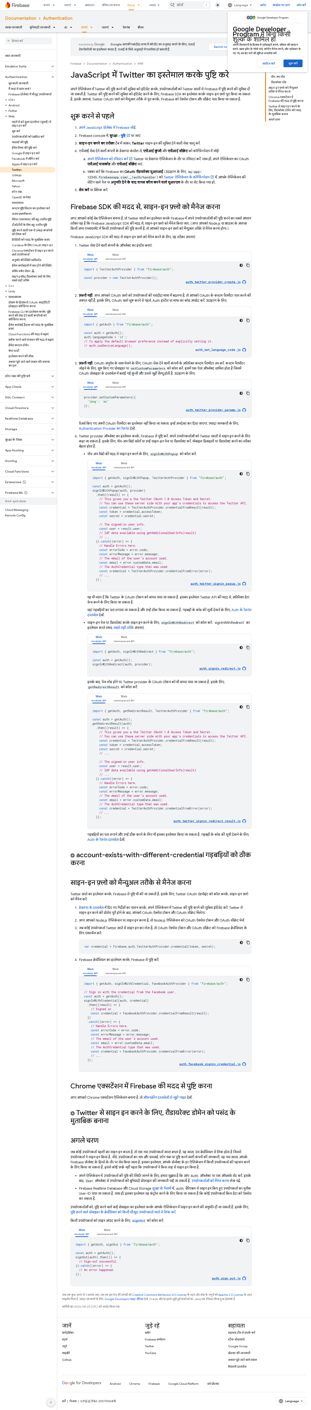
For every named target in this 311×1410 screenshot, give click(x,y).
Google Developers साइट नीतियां (124, 1299)
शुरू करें (293, 63)
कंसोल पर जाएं (281, 5)
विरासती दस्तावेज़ (237, 1366)
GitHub (67, 1360)
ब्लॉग (263, 5)
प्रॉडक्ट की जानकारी (239, 1353)
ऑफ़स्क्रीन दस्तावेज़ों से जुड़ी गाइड (164, 1098)
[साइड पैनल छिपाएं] (51, 1402)
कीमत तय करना (111, 5)
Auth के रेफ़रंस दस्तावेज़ (103, 840)
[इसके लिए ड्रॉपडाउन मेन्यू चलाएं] (76, 5)
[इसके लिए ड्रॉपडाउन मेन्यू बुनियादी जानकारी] (55, 27)
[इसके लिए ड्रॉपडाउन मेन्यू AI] (72, 27)
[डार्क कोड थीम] (241, 265)
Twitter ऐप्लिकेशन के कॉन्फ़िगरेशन (186, 177)
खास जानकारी (13, 27)
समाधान (89, 5)
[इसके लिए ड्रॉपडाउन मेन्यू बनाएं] (55, 5)
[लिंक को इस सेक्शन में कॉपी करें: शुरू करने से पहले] (118, 116)
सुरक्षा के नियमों (161, 1188)
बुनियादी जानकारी (40, 27)
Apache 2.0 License (230, 1295)
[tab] (90, 257)
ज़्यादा (152, 5)
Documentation (20, 18)
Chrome (134, 1384)
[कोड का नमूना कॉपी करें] (248, 265)
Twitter (149, 1346)
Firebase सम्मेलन (155, 1339)
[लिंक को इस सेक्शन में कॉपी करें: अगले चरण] (103, 1141)
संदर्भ (64, 1339)
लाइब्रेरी (66, 1353)
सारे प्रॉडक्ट (213, 1384)
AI (65, 27)
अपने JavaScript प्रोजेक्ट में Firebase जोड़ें (107, 128)
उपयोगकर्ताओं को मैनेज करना (210, 1181)
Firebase (75, 63)
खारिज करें (268, 63)
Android (115, 1384)
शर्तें (64, 1401)
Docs (131, 5)
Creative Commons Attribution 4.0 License (159, 1295)
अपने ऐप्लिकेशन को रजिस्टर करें (107, 159)
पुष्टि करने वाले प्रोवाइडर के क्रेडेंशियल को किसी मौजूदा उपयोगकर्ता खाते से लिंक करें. (123, 1212)
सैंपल (141, 27)
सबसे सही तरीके (123, 628)
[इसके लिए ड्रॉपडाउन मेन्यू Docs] (140, 5)
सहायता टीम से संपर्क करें (241, 1333)
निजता (73, 1401)
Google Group (238, 1346)
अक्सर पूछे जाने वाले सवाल (242, 1360)
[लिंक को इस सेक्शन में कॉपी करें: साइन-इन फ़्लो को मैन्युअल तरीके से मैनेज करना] (195, 883)
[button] (25, 66)
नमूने (64, 1346)
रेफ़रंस (126, 27)
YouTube (150, 1353)
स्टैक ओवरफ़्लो (236, 1339)
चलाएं (67, 5)
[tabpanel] (165, 275)
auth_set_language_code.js (218, 350)
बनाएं (47, 5)
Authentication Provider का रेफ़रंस (104, 429)
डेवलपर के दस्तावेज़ (91, 908)
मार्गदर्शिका (68, 1333)
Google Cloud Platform (183, 1384)
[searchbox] (28, 41)
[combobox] (189, 5)
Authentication (57, 18)
